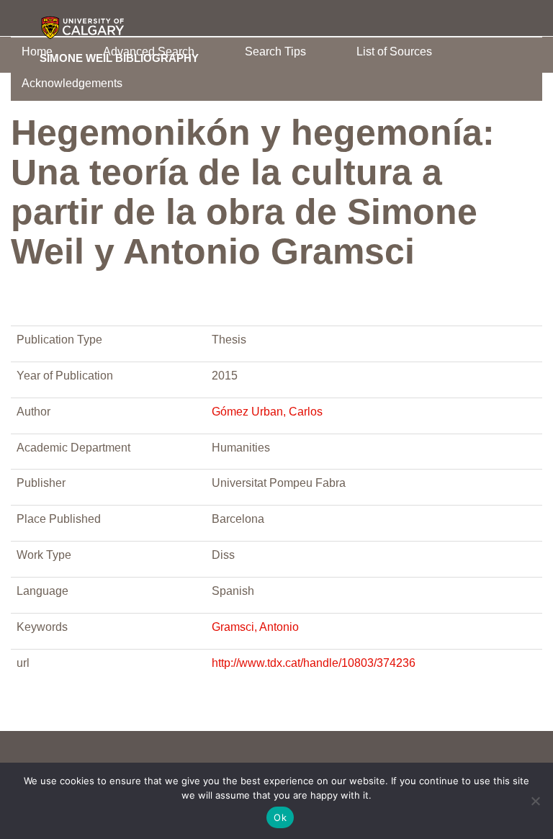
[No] (535, 801)
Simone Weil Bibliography (119, 57)
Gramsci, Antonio (255, 627)
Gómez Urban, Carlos (267, 411)
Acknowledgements (72, 83)
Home (37, 51)
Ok (280, 817)
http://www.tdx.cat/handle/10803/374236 (313, 663)
